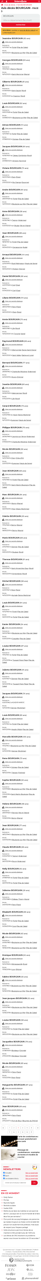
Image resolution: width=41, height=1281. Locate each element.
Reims (13, 69)
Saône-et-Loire (27, 355)
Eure (25, 964)
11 (18, 1132)
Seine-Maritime (24, 415)
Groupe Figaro (18, 1256)
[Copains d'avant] (11, 1274)
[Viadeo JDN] (30, 1274)
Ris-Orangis (16, 182)
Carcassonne (17, 247)
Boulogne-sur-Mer (19, 53)
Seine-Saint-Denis (29, 350)
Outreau (15, 139)
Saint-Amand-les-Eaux (20, 568)
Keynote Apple (9, 1203)
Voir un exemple (31, 1173)
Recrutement (31, 1252)
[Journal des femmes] (11, 1265)
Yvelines (21, 773)
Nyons (14, 377)
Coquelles (15, 639)
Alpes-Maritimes (22, 509)
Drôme (20, 377)
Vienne (22, 269)
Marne (19, 69)
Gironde (23, 1051)
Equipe (18, 1249)
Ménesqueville (17, 964)
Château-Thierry (18, 899)
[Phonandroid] (30, 1278)
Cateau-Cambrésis (20, 156)
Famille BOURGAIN (24, 5)
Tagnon (15, 220)
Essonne (25, 182)
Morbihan (21, 708)
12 (22, 1132)
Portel (14, 47)
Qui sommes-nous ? (9, 1249)
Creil (13, 285)
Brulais (16, 226)
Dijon (13, 458)
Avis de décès (10, 5)
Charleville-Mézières (19, 372)
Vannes (14, 708)
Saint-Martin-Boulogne (20, 485)
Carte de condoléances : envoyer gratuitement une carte (28, 1139)
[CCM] (30, 1265)
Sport (7, 1176)
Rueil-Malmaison (18, 264)
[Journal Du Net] (11, 1269)
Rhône (18, 969)
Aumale (15, 595)
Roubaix (15, 552)
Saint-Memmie (17, 74)
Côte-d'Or (19, 458)
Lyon (13, 969)
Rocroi (14, 861)
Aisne (27, 899)
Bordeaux (15, 1051)
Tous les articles (17, 1252)
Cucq (14, 926)
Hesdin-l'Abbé (16, 729)
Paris (14, 177)
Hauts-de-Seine (31, 264)
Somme (22, 161)
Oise (17, 285)
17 (31, 1132)
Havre (15, 415)
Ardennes (22, 220)
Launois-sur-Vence (19, 437)
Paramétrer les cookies (24, 1254)
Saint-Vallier (16, 355)
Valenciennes (17, 393)
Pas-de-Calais (22, 47)
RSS (24, 1252)
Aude (25, 247)
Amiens (16, 161)
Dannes (14, 547)
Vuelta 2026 (7, 1208)
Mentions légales (7, 1256)
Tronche (17, 334)
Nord (24, 91)
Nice (13, 509)
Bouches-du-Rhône (30, 1121)
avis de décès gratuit (27, 30)
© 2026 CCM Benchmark (31, 1256)
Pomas (6, 1200)
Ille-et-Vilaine (25, 226)
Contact (8, 1252)
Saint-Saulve (16, 91)
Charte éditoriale (27, 1249)
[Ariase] (11, 1278)
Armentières (17, 574)
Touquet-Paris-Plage (20, 660)
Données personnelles (9, 1254)
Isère (23, 334)
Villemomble (16, 350)
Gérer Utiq (35, 1254)
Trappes (14, 773)
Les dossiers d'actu (11, 1179)
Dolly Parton (8, 1197)
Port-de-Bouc (17, 1121)
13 (27, 1132)
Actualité (8, 1173)
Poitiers (15, 269)
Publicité (35, 1249)
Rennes (15, 813)
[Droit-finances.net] (30, 1269)
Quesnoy (16, 96)
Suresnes (14, 420)
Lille (13, 328)
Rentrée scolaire (9, 1206)
